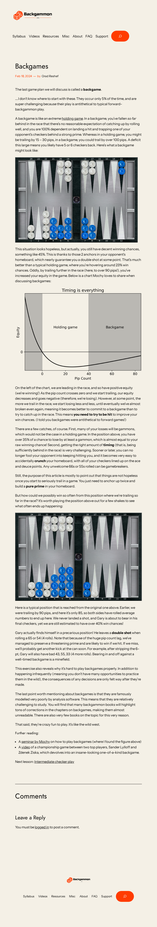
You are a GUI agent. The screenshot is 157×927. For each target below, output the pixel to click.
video (25, 747)
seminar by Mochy (35, 742)
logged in (42, 827)
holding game (72, 118)
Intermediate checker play (54, 762)
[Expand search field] (120, 36)
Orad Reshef (50, 76)
